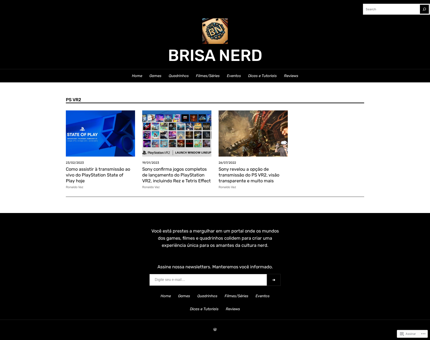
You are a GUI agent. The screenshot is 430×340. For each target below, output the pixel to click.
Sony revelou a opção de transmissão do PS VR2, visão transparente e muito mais (249, 174)
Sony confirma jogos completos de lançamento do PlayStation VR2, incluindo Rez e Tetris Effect (176, 174)
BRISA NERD (215, 55)
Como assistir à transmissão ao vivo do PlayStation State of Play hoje (98, 174)
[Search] (424, 9)
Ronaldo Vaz (74, 187)
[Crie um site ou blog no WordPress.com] (215, 329)
